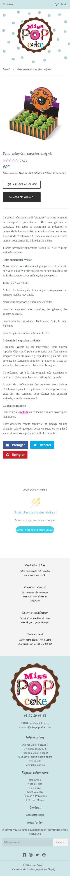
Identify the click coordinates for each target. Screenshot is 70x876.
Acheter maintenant (22, 197)
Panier (63, 4)
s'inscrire (60, 842)
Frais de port (26, 173)
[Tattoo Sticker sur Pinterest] (44, 856)
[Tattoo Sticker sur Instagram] (31, 856)
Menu (10, 4)
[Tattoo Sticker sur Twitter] (37, 856)
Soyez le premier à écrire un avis (35, 529)
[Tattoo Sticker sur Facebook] (24, 856)
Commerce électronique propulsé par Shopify (33, 869)
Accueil (6, 69)
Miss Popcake (38, 865)
